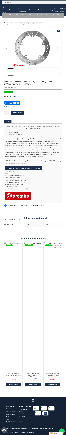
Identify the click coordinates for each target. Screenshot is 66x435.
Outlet (21, 421)
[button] (58, 31)
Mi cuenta (56, 10)
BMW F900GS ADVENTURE (24, 22)
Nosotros (32, 10)
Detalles (7, 121)
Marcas (11, 22)
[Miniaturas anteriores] (5, 74)
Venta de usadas (23, 409)
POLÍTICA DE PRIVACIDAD (46, 429)
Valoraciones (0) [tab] (8, 224)
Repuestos (35, 22)
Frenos (41, 22)
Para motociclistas (22, 10)
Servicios (11, 10)
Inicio (7, 22)
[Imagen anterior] (6, 47)
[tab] (8, 121)
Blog (51, 10)
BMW (16, 22)
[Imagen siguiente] (58, 47)
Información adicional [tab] (10, 219)
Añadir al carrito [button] (13, 384)
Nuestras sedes (10, 422)
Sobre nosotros (10, 411)
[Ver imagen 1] (10, 72)
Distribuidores (42, 10)
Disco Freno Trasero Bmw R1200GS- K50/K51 (33, 375)
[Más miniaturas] (59, 74)
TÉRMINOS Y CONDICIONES (28, 432)
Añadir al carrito (17, 112)
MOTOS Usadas (62, 10)
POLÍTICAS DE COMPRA (13, 432)
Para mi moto (4, 10)
